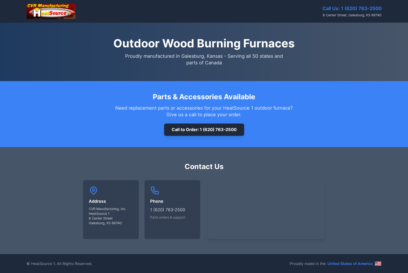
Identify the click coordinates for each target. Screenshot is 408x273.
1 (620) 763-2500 (361, 8)
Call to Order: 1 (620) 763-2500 (204, 129)
